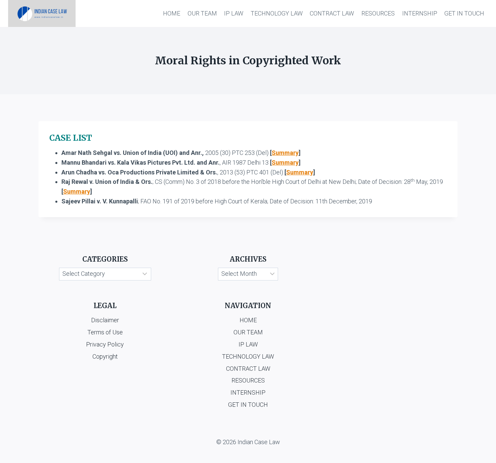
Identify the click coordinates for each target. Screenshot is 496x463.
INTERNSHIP (419, 13)
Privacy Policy (105, 344)
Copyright (105, 356)
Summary (285, 152)
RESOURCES (378, 13)
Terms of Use (105, 332)
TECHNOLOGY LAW (277, 13)
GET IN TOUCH (464, 13)
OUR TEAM (202, 13)
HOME (171, 13)
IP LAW (233, 13)
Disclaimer (105, 320)
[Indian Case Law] (42, 13)
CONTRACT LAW (332, 13)
